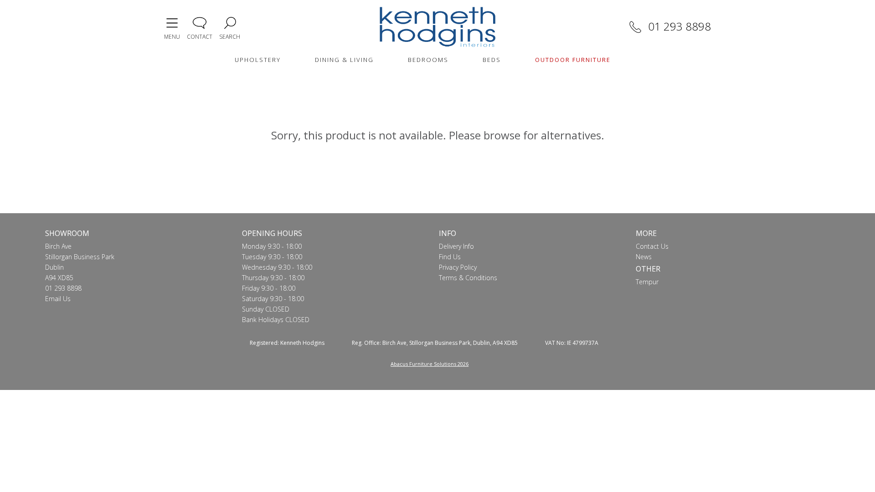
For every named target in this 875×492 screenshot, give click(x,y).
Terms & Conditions (468, 277)
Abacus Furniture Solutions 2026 (429, 363)
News (644, 256)
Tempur (647, 281)
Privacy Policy (458, 267)
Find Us (450, 256)
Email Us (58, 298)
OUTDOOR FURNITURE (573, 60)
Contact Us (652, 246)
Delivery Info (456, 246)
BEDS (492, 60)
